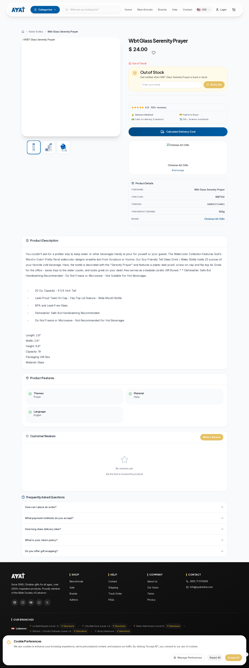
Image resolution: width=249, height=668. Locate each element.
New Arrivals (145, 9)
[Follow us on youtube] (31, 602)
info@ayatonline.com (201, 587)
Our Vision (153, 587)
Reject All (215, 657)
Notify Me (216, 84)
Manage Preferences (190, 657)
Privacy (151, 599)
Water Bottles (36, 31)
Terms (150, 593)
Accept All (233, 657)
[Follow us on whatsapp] (39, 602)
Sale (174, 9)
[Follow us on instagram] (22, 602)
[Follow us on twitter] (47, 602)
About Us (152, 581)
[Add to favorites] (153, 52)
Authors (74, 599)
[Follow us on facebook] (14, 602)
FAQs (111, 599)
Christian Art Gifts (214, 218)
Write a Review (212, 437)
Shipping (113, 587)
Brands (162, 9)
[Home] (23, 31)
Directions (69, 626)
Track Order (115, 593)
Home (128, 9)
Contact (187, 9)
